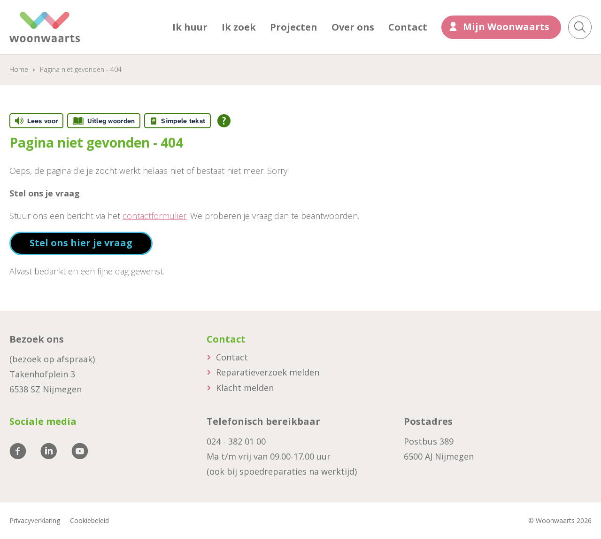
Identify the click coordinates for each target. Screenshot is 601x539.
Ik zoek (239, 27)
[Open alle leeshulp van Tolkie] (224, 120)
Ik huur (190, 27)
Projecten (293, 27)
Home (18, 69)
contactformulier (154, 215)
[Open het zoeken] (580, 27)
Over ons (352, 27)
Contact (407, 27)
